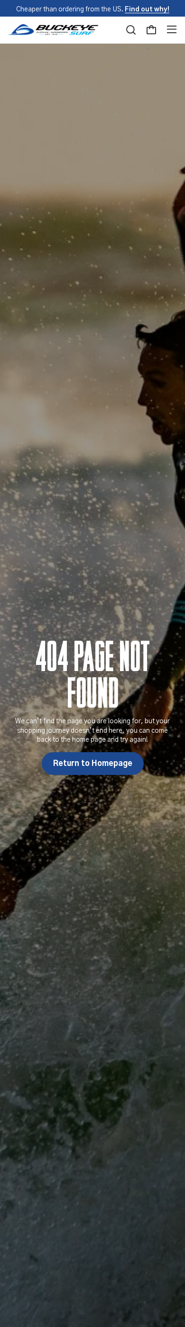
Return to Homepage (92, 763)
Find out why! (147, 9)
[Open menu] (171, 30)
